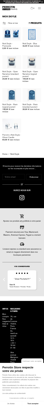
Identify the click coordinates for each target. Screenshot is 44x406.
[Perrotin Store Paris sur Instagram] (22, 198)
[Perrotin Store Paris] (9, 8)
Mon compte (5, 315)
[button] (4, 279)
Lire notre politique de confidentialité (14, 393)
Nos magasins (6, 320)
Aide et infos (5, 325)
